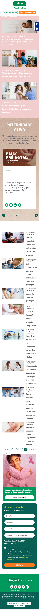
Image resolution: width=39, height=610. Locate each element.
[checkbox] (19, 543)
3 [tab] (20, 215)
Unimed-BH (19, 3)
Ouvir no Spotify (6, 205)
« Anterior (6, 449)
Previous (3, 215)
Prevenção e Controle (11, 70)
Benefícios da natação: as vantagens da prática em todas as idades (31, 346)
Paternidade (8, 102)
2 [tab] (18, 215)
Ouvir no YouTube (11, 205)
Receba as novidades (10, 12)
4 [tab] (22, 215)
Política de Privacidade (19, 591)
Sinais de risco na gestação (30, 297)
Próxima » (33, 449)
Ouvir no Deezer (15, 205)
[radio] (6, 543)
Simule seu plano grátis (27, 12)
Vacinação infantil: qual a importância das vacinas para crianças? (16, 109)
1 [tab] (16, 215)
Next (36, 215)
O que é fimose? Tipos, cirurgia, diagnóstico (31, 318)
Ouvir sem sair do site (19, 205)
